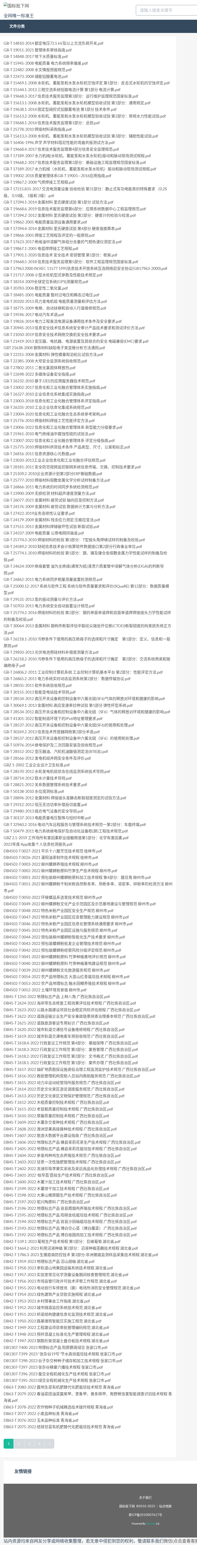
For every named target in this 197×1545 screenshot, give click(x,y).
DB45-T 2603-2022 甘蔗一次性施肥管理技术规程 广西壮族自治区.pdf (62, 1162)
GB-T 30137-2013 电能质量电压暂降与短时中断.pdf (47, 818)
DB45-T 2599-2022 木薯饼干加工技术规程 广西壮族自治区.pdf (56, 1188)
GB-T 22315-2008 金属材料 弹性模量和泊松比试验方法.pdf (53, 354)
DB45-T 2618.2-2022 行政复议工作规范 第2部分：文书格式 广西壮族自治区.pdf (71, 1056)
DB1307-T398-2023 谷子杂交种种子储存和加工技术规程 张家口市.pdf (63, 1361)
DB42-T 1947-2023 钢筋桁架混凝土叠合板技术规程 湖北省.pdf (56, 1341)
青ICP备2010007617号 (145, 1515)
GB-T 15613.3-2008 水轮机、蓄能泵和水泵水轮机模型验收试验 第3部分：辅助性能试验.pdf (81, 136)
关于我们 (145, 1497)
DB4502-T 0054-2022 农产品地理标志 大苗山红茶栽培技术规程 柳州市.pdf (66, 976)
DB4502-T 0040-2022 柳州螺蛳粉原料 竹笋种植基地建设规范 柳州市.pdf (65, 963)
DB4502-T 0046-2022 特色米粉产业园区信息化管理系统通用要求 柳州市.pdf (68, 924)
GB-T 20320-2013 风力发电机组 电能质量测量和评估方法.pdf (55, 301)
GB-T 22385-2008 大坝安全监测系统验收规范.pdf (45, 361)
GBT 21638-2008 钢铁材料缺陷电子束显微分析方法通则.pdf (54, 348)
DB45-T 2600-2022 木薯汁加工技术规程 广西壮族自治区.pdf (54, 1182)
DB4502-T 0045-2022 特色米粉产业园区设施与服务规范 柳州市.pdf (60, 930)
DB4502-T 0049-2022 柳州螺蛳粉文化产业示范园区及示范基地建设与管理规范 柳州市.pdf (80, 904)
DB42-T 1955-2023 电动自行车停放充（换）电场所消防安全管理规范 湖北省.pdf (72, 1288)
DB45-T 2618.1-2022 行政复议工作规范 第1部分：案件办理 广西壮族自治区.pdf (71, 1063)
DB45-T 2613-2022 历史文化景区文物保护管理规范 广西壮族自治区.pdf (64, 1096)
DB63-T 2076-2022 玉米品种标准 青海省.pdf (41, 1420)
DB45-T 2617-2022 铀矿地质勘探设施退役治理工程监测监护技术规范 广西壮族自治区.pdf (79, 1069)
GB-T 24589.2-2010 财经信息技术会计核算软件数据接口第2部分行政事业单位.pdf (73, 546)
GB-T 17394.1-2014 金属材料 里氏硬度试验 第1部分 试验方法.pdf (58, 202)
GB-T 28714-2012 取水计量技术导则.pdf (38, 778)
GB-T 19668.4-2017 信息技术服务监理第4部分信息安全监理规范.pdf (61, 149)
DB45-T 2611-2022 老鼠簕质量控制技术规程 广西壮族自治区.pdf (58, 1109)
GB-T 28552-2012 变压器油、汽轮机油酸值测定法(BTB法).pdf (56, 751)
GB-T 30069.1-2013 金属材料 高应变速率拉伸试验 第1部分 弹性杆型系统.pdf (68, 705)
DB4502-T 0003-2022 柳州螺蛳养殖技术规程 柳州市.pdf (51, 864)
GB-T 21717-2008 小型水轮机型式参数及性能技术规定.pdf (53, 275)
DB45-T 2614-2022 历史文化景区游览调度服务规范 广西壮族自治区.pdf (64, 1089)
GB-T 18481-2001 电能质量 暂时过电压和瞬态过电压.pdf (51, 295)
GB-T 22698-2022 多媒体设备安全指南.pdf (39, 374)
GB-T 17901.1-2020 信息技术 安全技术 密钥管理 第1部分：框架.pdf (60, 255)
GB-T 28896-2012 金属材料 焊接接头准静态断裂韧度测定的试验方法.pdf (65, 798)
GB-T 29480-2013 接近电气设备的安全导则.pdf (43, 811)
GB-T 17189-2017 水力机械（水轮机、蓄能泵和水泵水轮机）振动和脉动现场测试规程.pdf (80, 169)
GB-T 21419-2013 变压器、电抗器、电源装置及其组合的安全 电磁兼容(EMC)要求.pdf (76, 341)
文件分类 (17, 26)
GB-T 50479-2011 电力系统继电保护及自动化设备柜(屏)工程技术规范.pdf (66, 831)
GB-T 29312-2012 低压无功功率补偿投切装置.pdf (45, 804)
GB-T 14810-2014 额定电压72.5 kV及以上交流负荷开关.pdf (53, 43)
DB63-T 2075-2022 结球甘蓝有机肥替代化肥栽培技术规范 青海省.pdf (62, 1427)
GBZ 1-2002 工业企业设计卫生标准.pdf (37, 765)
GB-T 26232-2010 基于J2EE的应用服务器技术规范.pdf (49, 381)
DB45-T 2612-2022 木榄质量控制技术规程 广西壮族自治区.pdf (56, 1102)
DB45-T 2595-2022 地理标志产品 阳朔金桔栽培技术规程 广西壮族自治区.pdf (68, 1215)
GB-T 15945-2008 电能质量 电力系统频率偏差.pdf (46, 63)
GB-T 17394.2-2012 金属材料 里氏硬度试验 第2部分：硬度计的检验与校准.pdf (70, 215)
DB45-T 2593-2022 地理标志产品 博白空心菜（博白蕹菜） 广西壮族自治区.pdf (70, 1228)
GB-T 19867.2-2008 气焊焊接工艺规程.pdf (39, 182)
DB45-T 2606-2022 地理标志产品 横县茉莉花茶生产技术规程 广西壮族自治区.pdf (72, 1142)
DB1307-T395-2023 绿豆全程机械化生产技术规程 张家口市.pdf (57, 1380)
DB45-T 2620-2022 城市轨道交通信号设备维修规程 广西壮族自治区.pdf (64, 1029)
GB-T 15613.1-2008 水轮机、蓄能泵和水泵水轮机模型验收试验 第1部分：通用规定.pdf (77, 103)
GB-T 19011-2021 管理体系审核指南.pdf (38, 50)
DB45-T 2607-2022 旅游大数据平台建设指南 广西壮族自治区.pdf (58, 1135)
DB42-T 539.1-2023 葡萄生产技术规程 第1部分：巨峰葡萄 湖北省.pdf (62, 1241)
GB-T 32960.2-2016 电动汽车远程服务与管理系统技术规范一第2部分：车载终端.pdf (75, 824)
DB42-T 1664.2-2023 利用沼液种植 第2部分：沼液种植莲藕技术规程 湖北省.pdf (71, 1248)
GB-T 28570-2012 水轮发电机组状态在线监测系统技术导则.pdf (57, 771)
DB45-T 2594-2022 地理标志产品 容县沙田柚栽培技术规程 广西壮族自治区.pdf (70, 1221)
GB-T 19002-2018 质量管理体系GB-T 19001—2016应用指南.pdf (57, 176)
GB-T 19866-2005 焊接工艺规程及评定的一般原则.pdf (49, 235)
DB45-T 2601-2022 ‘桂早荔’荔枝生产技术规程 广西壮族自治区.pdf (59, 1175)
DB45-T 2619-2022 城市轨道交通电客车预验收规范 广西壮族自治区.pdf (64, 1036)
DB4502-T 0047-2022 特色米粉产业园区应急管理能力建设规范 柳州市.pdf (66, 917)
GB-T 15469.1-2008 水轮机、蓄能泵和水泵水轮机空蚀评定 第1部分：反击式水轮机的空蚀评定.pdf (87, 83)
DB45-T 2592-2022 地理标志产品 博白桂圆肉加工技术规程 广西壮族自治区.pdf (70, 1235)
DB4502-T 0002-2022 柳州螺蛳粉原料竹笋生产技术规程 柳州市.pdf (60, 871)
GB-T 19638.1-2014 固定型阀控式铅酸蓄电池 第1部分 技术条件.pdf (60, 109)
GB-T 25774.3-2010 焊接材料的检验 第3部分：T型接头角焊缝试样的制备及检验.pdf (74, 540)
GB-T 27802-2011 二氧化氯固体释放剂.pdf (39, 368)
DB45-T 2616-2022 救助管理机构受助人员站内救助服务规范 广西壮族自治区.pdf (72, 1076)
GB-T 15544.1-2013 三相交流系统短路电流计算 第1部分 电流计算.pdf (62, 89)
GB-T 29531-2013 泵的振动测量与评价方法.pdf (43, 599)
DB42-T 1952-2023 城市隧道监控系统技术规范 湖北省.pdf (52, 1307)
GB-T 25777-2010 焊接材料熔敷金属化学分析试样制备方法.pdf (57, 480)
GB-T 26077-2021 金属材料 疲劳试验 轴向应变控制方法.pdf (54, 500)
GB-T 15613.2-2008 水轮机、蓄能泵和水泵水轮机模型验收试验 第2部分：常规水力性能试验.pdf (85, 116)
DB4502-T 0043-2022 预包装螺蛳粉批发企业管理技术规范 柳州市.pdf (62, 943)
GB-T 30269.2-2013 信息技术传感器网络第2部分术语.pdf (52, 732)
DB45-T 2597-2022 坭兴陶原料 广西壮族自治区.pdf (47, 1202)
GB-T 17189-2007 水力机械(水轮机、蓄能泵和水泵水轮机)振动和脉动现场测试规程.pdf (77, 156)
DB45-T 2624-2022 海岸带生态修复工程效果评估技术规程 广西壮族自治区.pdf (70, 1003)
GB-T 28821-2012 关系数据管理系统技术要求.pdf (45, 784)
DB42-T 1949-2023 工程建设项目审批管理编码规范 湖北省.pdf (56, 1327)
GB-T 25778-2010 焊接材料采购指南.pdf (38, 129)
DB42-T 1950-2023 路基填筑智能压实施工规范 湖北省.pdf (52, 1321)
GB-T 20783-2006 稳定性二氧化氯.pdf (36, 288)
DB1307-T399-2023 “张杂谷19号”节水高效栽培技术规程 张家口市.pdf (63, 1354)
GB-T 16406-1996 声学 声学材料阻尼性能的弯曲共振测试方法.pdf (59, 142)
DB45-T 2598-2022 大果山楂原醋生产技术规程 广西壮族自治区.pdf (60, 1195)
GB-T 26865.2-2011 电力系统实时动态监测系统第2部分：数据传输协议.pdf (67, 678)
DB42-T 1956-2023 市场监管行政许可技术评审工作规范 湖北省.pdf (60, 1281)
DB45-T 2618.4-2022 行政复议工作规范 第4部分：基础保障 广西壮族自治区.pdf (71, 1043)
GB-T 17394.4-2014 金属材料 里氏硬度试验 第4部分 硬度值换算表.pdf (62, 228)
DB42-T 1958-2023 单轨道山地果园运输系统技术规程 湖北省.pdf (58, 1268)
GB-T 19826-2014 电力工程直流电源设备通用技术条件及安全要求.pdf (63, 321)
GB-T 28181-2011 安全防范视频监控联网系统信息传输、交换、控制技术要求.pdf (72, 467)
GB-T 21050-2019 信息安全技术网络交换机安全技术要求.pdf (55, 334)
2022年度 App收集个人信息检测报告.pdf (38, 844)
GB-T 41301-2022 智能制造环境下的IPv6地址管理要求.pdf (53, 718)
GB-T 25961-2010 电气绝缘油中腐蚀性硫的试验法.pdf (49, 434)
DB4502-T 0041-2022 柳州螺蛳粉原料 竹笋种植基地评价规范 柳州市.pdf (65, 957)
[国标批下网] (16, 5)
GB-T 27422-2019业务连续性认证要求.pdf (39, 513)
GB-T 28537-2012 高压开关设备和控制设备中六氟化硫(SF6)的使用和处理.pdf (69, 725)
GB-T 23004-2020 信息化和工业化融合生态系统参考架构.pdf (55, 414)
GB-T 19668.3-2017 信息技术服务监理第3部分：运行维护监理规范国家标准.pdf (71, 96)
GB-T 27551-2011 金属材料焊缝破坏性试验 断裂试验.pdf (51, 526)
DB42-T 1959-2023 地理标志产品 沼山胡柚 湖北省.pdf (49, 1261)
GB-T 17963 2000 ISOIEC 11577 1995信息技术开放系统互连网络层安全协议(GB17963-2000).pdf (85, 268)
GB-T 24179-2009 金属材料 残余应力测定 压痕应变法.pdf (52, 520)
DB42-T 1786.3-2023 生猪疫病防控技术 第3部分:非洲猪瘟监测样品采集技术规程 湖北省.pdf (81, 1255)
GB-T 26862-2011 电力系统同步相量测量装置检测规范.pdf (53, 579)
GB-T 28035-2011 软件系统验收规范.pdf (38, 685)
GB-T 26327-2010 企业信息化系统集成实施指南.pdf (47, 394)
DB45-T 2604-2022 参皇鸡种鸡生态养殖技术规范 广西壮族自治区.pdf (62, 1155)
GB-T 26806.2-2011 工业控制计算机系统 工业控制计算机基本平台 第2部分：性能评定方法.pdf (83, 672)
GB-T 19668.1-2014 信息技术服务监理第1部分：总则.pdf (52, 123)
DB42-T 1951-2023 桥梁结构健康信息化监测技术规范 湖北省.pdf (58, 1314)
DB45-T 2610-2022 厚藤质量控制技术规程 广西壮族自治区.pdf (56, 1116)
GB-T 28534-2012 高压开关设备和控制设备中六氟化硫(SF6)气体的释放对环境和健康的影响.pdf (84, 698)
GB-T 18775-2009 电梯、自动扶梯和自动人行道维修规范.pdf (55, 308)
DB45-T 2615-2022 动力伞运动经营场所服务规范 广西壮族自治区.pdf (62, 1082)
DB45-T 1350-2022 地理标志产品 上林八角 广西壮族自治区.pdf (57, 996)
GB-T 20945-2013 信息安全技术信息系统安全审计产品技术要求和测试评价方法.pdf (74, 328)
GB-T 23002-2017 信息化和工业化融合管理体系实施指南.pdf (55, 387)
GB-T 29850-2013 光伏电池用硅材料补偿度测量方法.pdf (51, 652)
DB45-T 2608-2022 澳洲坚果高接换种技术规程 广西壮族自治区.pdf (60, 1129)
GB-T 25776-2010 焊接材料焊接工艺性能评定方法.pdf (49, 420)
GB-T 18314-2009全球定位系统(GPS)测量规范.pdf (46, 281)
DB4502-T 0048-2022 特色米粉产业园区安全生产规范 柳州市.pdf (58, 910)
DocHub (150, 1523)
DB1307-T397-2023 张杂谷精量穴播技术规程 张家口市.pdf (53, 1367)
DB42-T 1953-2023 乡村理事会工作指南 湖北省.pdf (47, 1301)
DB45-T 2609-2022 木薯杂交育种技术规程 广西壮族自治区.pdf (56, 1122)
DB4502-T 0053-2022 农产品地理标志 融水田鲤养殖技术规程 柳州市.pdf (65, 983)
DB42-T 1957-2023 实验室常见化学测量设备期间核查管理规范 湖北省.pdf (66, 1274)
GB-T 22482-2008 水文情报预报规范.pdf (38, 70)
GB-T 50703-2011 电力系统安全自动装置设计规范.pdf (49, 606)
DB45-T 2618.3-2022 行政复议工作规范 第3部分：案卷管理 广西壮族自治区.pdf (71, 1049)
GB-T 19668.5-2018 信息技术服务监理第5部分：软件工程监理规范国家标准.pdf (71, 262)
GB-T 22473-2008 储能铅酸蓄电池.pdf (36, 76)
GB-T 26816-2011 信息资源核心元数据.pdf (39, 454)
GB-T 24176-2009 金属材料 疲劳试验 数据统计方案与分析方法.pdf (59, 506)
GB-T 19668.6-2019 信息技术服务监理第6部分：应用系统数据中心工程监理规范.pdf (75, 209)
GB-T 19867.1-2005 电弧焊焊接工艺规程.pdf (41, 248)
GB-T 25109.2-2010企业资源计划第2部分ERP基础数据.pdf (53, 474)
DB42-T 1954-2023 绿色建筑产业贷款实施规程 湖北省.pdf (52, 1294)
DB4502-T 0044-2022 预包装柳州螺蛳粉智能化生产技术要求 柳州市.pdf (64, 937)
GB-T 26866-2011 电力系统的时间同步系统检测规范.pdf (51, 487)
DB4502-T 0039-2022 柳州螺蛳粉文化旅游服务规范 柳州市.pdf (57, 970)
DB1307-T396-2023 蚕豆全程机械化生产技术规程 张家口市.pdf (57, 1374)
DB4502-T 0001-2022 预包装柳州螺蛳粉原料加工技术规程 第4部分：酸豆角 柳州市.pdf (77, 877)
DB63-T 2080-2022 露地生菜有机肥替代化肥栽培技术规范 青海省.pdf (62, 1387)
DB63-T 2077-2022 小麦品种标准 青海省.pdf (41, 1413)
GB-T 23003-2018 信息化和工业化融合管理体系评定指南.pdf (55, 401)
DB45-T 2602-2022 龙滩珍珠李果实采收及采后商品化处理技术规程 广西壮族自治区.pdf (77, 1169)
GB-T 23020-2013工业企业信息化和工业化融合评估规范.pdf (54, 460)
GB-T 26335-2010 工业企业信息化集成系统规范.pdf (47, 407)
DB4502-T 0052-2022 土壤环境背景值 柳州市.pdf (45, 990)
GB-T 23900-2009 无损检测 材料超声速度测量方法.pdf (49, 493)
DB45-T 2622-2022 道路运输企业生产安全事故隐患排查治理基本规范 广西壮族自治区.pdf (79, 1016)
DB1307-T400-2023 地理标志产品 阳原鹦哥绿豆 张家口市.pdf (55, 1347)
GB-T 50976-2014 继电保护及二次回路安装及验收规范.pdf (53, 745)
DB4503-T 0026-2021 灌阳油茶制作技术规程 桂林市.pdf (51, 857)
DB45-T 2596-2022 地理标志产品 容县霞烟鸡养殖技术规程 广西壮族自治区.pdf (70, 1208)
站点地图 (165, 1506)
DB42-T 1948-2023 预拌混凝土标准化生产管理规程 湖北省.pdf (56, 1334)
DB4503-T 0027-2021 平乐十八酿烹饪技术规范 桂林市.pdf (53, 851)
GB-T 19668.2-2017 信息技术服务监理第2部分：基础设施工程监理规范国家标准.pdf (75, 162)
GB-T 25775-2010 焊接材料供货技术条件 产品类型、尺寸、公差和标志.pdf (67, 447)
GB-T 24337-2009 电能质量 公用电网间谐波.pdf (44, 533)
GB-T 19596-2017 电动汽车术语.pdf (34, 314)
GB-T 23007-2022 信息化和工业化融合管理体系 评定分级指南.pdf (59, 440)
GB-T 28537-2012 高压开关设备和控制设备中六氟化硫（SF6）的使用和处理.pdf (71, 738)
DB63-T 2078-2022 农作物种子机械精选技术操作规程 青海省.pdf (58, 1407)
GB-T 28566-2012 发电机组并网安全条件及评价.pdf (47, 758)
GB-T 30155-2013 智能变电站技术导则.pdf (39, 692)
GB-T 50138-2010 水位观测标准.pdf (34, 791)
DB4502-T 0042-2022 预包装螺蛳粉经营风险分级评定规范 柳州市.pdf (62, 950)
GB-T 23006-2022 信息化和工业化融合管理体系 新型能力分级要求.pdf (63, 427)
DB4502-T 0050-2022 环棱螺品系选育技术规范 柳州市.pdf (53, 897)
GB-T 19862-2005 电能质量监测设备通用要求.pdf (45, 222)
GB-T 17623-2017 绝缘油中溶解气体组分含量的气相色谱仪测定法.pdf (63, 242)
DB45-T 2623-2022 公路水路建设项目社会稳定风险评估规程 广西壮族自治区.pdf (72, 1010)
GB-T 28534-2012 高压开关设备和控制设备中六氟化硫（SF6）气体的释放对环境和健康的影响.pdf (87, 712)
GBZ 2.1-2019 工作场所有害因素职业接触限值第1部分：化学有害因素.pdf (66, 838)
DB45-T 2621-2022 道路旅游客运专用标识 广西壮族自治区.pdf (56, 1023)
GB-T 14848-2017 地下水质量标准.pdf (36, 56)
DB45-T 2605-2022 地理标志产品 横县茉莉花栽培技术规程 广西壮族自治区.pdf (70, 1149)
